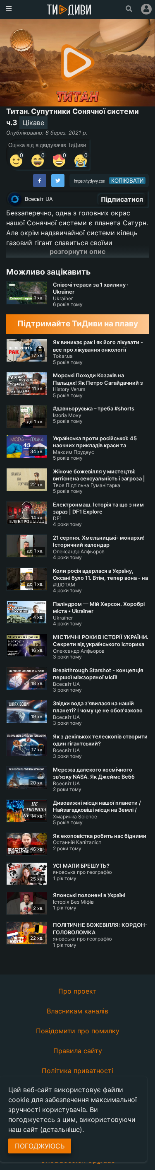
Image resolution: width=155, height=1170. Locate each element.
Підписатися (122, 199)
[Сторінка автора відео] (14, 199)
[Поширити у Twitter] (57, 180)
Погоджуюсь (39, 1146)
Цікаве (33, 122)
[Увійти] (146, 9)
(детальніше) (61, 1129)
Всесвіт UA (39, 199)
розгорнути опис (77, 251)
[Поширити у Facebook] (39, 180)
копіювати (127, 180)
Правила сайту (77, 1051)
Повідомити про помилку (77, 1031)
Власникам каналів (77, 1011)
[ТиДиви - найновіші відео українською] (69, 10)
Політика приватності (77, 1070)
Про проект (77, 991)
